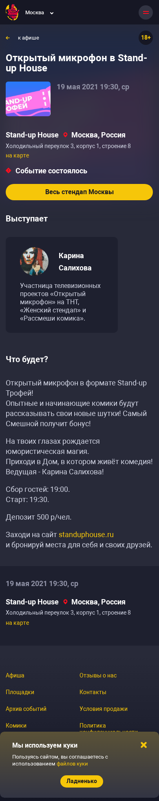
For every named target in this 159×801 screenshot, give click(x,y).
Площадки (20, 692)
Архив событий (26, 709)
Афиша (15, 675)
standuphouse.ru (86, 534)
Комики (16, 725)
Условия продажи (104, 709)
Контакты (93, 692)
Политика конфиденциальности (109, 728)
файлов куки (72, 764)
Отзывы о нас (98, 675)
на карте (17, 155)
